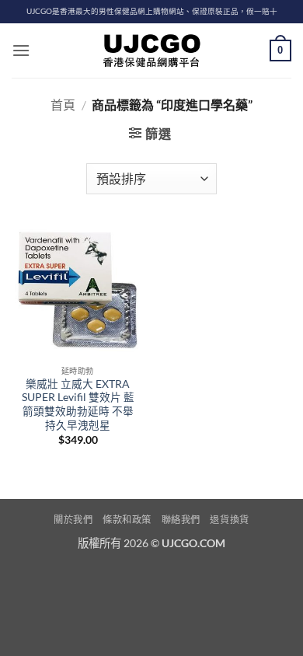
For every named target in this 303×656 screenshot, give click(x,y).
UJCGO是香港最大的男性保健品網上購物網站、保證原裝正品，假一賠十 (151, 11)
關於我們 (73, 519)
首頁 (62, 104)
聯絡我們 (181, 519)
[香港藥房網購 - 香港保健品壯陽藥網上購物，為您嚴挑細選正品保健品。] (151, 50)
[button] (21, 50)
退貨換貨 (229, 519)
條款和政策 (127, 519)
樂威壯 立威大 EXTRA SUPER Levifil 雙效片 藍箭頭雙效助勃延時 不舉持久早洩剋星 (78, 404)
